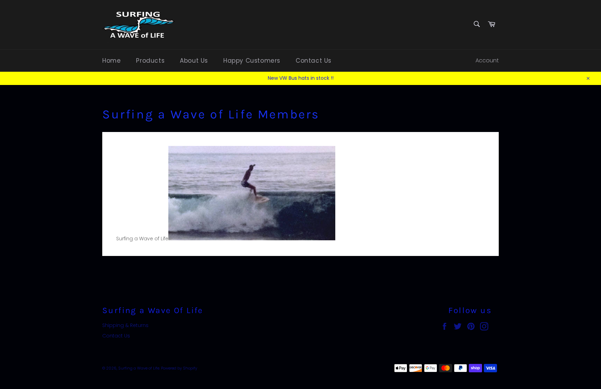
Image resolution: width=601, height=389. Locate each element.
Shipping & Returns (125, 325)
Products (150, 60)
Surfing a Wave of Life (138, 368)
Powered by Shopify (179, 368)
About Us (194, 60)
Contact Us (313, 60)
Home (111, 60)
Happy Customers (251, 60)
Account (487, 60)
